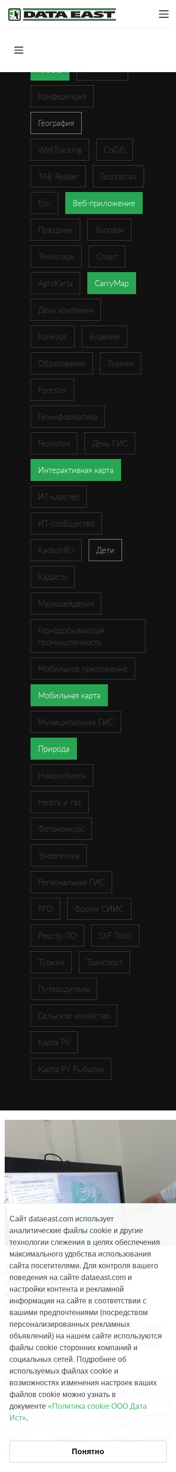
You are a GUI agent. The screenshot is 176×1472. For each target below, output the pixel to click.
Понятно (88, 1452)
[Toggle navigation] (164, 14)
